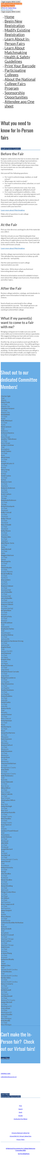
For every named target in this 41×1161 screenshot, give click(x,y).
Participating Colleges (15, 72)
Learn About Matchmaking (16, 50)
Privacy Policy (20, 1139)
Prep (20, 1105)
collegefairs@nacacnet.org (9, 1077)
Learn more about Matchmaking (13, 210)
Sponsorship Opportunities (16, 94)
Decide (20, 1115)
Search (20, 1109)
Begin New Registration (15, 23)
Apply (20, 1112)
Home (9, 16)
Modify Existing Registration (17, 32)
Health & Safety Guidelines (17, 59)
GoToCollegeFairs (24, 1153)
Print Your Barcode (20, 66)
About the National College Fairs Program (20, 83)
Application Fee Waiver (20, 1119)
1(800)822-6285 (5, 1073)
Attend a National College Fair (20, 1133)
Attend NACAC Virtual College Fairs (20, 1136)
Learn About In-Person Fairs (17, 41)
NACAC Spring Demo (7, 9)
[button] (11, 4)
